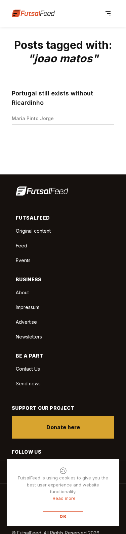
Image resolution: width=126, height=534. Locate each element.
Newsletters (29, 336)
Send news (28, 383)
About (22, 292)
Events (23, 260)
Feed (21, 245)
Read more (64, 498)
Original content (33, 231)
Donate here (63, 427)
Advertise (26, 322)
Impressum (27, 307)
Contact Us (28, 369)
